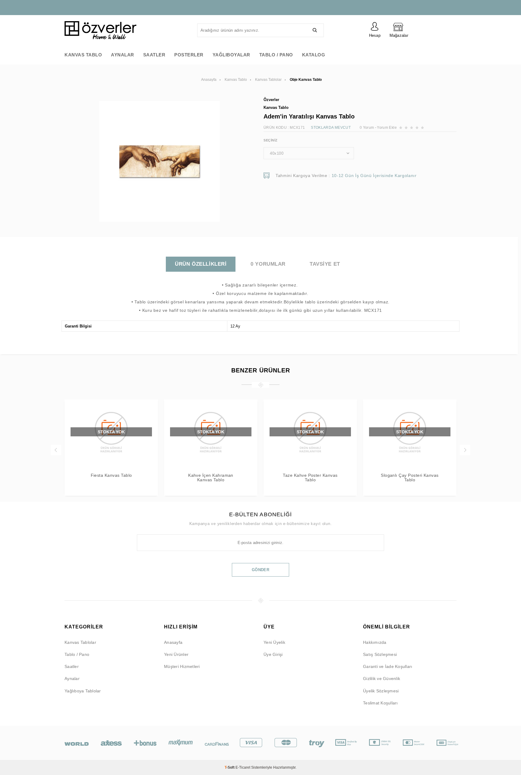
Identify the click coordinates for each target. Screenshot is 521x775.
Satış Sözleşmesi (380, 654)
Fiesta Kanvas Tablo (111, 475)
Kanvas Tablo (83, 54)
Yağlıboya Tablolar (83, 690)
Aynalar (122, 54)
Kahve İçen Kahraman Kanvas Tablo (210, 477)
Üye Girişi (273, 654)
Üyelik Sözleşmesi (381, 690)
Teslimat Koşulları (380, 703)
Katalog (313, 54)
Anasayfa (173, 642)
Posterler (189, 54)
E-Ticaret (242, 767)
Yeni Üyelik (274, 642)
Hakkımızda (375, 642)
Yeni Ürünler (176, 654)
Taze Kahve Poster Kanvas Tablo (310, 477)
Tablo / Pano (276, 54)
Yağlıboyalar (231, 54)
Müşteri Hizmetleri (182, 666)
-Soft (230, 767)
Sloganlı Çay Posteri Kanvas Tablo (410, 477)
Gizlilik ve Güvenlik (381, 678)
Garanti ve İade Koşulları (387, 666)
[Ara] (315, 30)
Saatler (154, 54)
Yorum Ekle (387, 127)
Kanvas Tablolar (80, 642)
